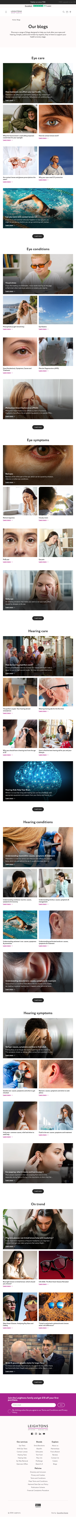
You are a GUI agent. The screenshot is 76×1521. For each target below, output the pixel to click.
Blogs (55, 1464)
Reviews (55, 1455)
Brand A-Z (39, 1464)
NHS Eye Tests (22, 1449)
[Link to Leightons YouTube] (44, 1434)
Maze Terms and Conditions (38, 1481)
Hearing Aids (22, 1458)
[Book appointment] (67, 12)
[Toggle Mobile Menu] (6, 12)
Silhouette (39, 1452)
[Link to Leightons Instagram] (36, 1434)
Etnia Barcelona (39, 1446)
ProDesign (39, 1461)
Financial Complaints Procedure (38, 1491)
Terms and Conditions (38, 1478)
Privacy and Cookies (38, 1475)
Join (61, 1405)
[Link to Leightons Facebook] (32, 1434)
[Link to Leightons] (16, 12)
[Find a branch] (70, 12)
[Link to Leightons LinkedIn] (40, 1434)
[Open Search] (64, 12)
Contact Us (55, 1458)
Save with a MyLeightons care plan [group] (38, 2)
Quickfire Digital (62, 1513)
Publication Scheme (38, 1487)
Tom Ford (39, 1455)
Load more (38, 236)
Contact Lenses (22, 1452)
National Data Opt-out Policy (38, 1484)
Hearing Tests (22, 1455)
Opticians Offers (22, 1464)
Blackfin (39, 1449)
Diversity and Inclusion (38, 1472)
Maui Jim (39, 1458)
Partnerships (55, 1449)
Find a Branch (55, 1452)
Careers (55, 1461)
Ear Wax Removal (22, 1461)
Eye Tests (22, 1446)
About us (55, 1446)
